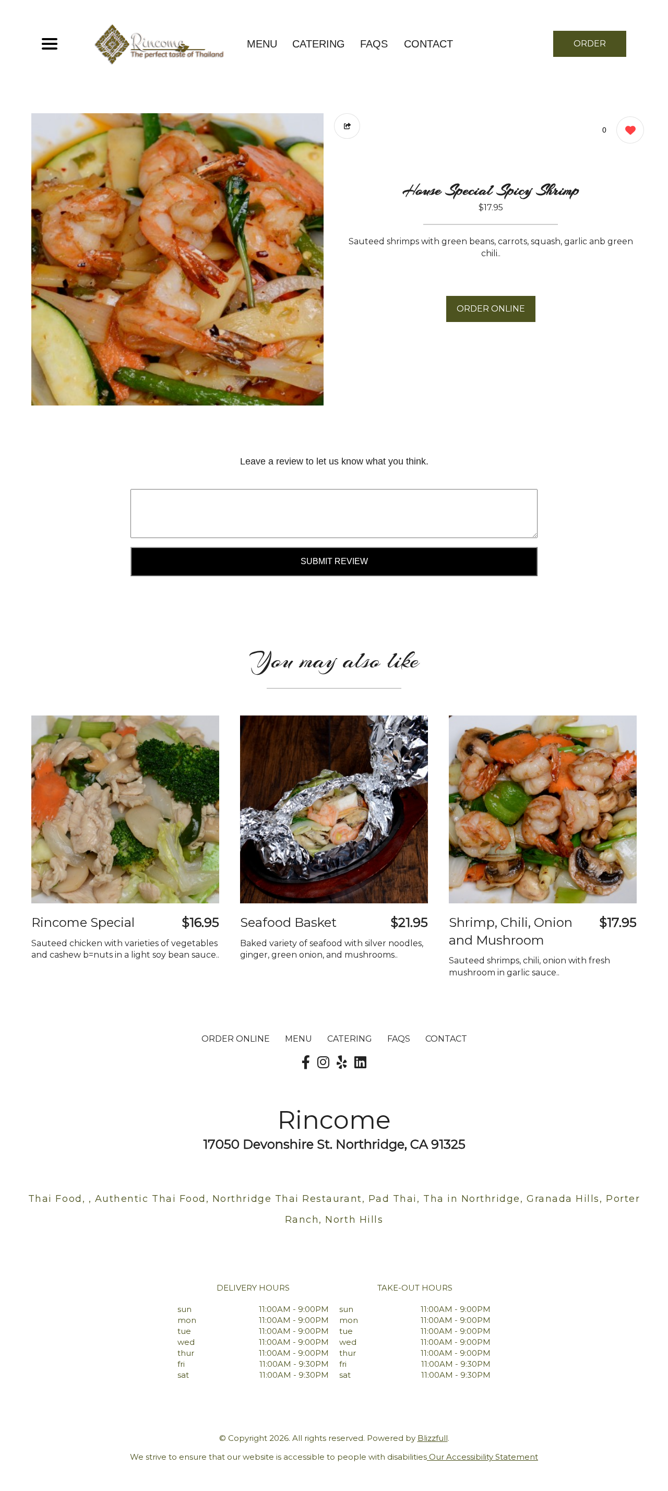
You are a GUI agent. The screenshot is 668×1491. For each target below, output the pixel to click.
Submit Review (334, 561)
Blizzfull (433, 1438)
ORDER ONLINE (491, 309)
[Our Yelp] (342, 1062)
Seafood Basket (288, 922)
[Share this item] (347, 126)
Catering (318, 44)
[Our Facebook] (306, 1062)
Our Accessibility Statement (482, 1457)
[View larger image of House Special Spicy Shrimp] (177, 259)
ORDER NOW (590, 48)
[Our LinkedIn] (360, 1062)
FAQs (374, 44)
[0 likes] (628, 130)
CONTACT (428, 44)
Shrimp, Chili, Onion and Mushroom (510, 931)
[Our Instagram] (323, 1062)
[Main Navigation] (49, 44)
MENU (262, 44)
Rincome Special (83, 922)
